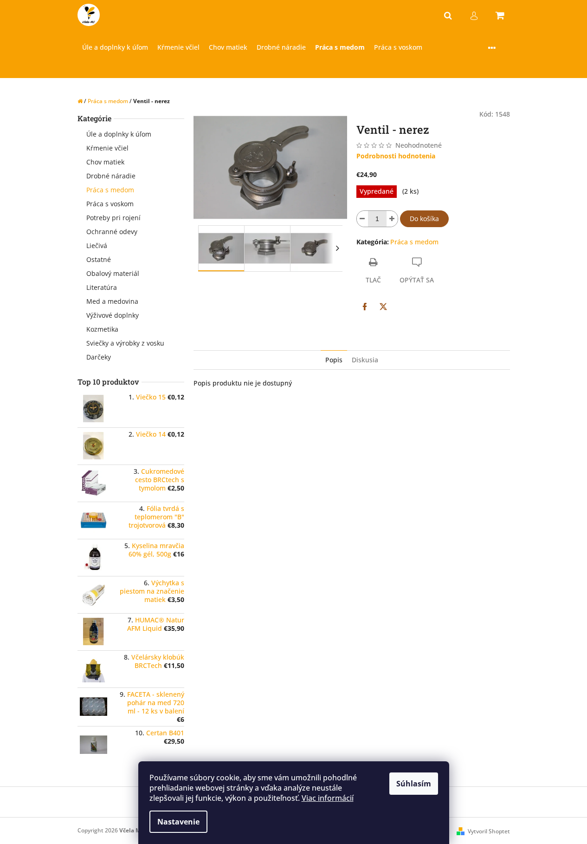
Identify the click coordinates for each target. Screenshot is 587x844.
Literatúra (101, 287)
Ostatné (98, 259)
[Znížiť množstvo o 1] (362, 219)
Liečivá (96, 245)
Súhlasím (413, 784)
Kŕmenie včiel (107, 148)
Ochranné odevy (111, 231)
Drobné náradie (110, 175)
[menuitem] (115, 47)
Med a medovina (112, 301)
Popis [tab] (333, 359)
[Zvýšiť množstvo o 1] (392, 219)
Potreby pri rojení (113, 217)
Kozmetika (102, 329)
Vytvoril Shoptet (489, 831)
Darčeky (98, 357)
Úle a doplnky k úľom (118, 134)
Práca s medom (110, 189)
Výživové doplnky (112, 315)
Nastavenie (178, 822)
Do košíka (424, 218)
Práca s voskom (110, 203)
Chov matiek (105, 161)
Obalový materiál (112, 273)
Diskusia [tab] (365, 359)
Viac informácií (328, 798)
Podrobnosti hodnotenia (395, 155)
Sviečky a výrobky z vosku (125, 343)
